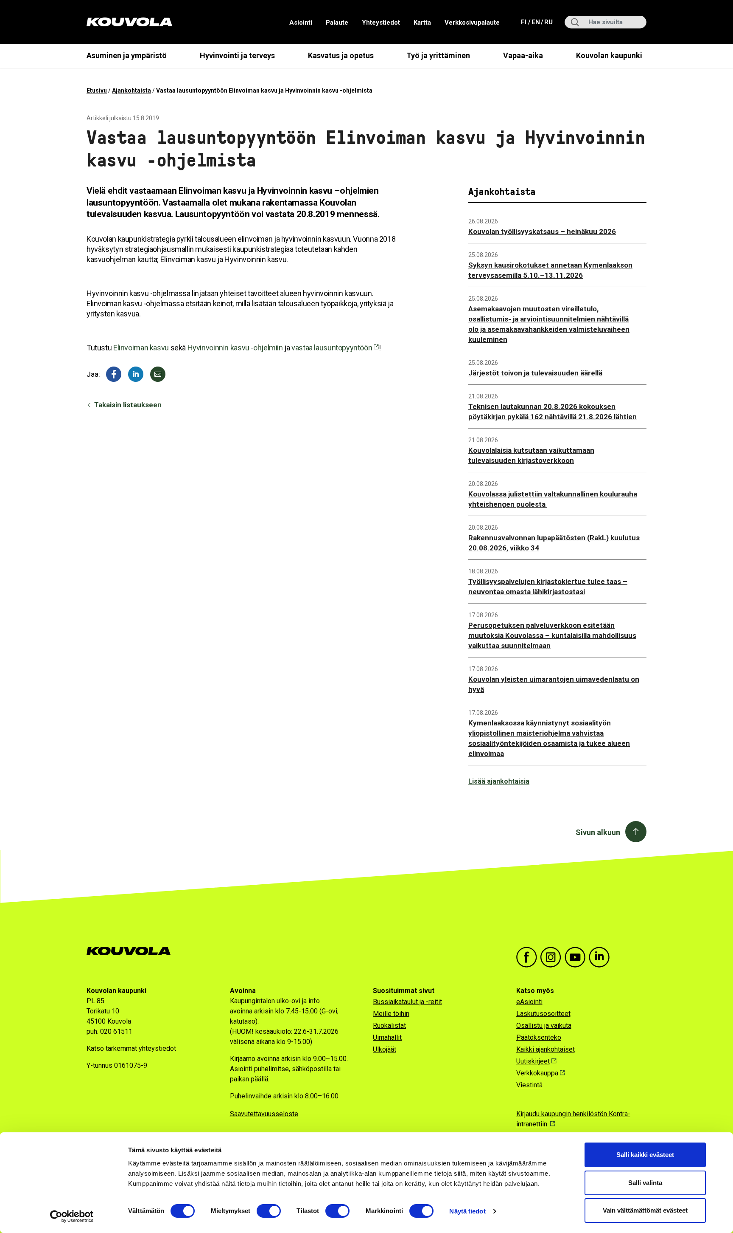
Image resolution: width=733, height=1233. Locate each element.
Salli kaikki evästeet (645, 1154)
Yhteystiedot (381, 22)
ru (548, 22)
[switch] (269, 1211)
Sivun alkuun (598, 832)
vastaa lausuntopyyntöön (331, 347)
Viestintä (529, 1085)
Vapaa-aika (523, 55)
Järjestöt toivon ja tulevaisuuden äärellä (535, 373)
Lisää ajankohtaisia (498, 781)
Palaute (337, 22)
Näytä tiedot (467, 1211)
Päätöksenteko (538, 1037)
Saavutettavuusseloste (264, 1114)
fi (524, 22)
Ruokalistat (389, 1025)
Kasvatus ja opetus (341, 55)
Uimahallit (387, 1037)
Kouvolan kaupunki (609, 55)
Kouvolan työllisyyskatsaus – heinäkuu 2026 (542, 231)
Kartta (422, 22)
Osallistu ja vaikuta (543, 1025)
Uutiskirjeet (533, 1061)
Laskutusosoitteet (543, 1014)
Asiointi (300, 22)
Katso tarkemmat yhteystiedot (131, 1048)
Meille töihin (391, 1014)
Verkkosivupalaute (472, 22)
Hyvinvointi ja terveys (237, 55)
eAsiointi (529, 1002)
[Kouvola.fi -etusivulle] (132, 951)
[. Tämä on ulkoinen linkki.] (135, 374)
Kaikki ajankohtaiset (545, 1049)
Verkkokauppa (537, 1073)
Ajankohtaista (131, 90)
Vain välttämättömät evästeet (645, 1210)
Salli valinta (645, 1182)
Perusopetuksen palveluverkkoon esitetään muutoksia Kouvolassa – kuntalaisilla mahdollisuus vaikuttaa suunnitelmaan (552, 635)
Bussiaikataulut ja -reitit (407, 1002)
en (535, 22)
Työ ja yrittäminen (438, 55)
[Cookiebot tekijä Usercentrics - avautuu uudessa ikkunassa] (72, 1216)
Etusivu (97, 90)
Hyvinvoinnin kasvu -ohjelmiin (235, 347)
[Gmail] (157, 374)
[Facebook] (113, 374)
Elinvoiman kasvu (141, 347)
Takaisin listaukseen (127, 405)
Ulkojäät (384, 1049)
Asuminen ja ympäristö (127, 55)
